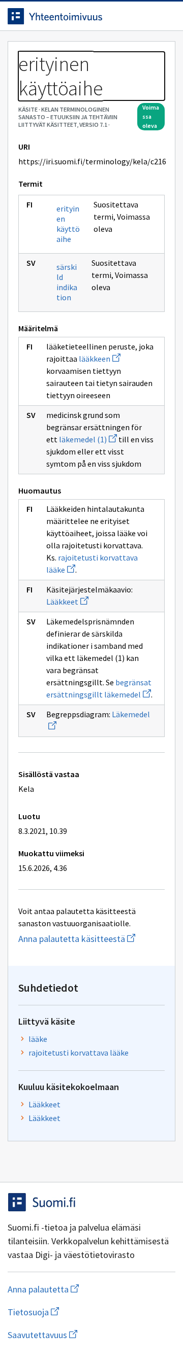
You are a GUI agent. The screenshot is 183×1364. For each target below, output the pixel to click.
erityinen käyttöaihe (68, 223)
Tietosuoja (83, 1312)
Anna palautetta (84, 1289)
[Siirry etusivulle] (71, 16)
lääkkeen (99, 359)
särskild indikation (66, 282)
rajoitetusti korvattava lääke (78, 1052)
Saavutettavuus (91, 1335)
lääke (37, 1039)
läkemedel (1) (88, 439)
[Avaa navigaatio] (165, 16)
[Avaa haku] (145, 16)
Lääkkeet (67, 602)
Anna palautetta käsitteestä (91, 939)
